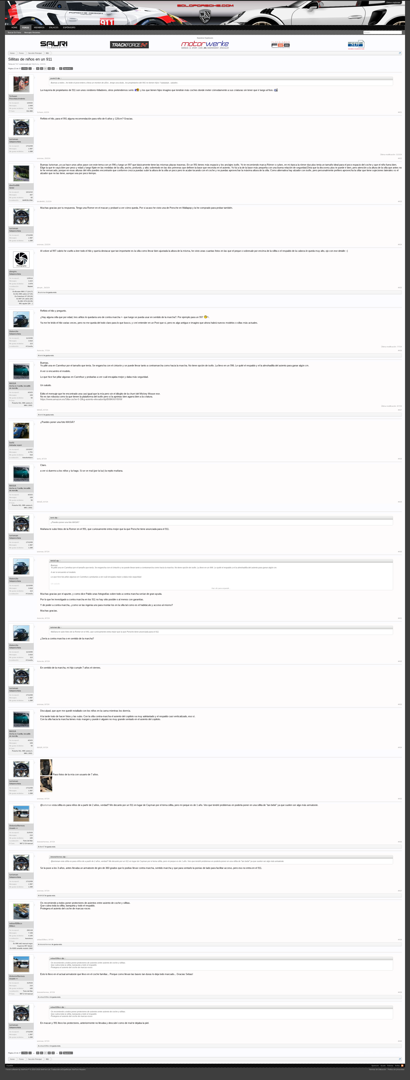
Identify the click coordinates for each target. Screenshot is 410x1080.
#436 (400, 842)
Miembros (39, 27)
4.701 (30, 452)
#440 (400, 1041)
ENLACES (53, 27)
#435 (400, 799)
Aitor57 (42, 847)
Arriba (397, 1066)
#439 (400, 992)
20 (38, 68)
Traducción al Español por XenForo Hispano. (68, 1069)
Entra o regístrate (393, 2)
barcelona (29, 938)
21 (41, 68)
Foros (25, 28)
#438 (400, 940)
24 (53, 68)
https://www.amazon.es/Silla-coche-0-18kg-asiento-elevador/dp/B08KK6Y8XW (81, 399)
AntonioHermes (17, 825)
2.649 (30, 105)
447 (31, 195)
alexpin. (13, 271)
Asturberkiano (27, 457)
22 (45, 68)
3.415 (30, 281)
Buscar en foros (14, 32)
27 (61, 68)
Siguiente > (68, 68)
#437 (400, 891)
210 (31, 835)
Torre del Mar (28, 841)
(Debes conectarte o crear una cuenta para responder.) (380, 1053)
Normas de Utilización (377, 1069)
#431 (400, 618)
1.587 (30, 149)
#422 (400, 158)
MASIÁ (12, 383)
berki (41, 355)
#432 (400, 661)
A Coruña (29, 346)
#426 (400, 350)
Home (14, 27)
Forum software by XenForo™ (28, 1069)
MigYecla (35, 64)
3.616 (30, 341)
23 (49, 68)
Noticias (390, 1066)
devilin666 (14, 185)
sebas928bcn (15, 923)
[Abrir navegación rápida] (400, 53)
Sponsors (375, 1066)
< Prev (24, 68)
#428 (400, 459)
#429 (400, 502)
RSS (402, 1065)
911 (17, 64)
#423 (400, 201)
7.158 (30, 933)
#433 (400, 704)
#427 (400, 410)
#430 (400, 552)
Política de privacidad (396, 1069)
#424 (400, 244)
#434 (400, 747)
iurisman (13, 139)
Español (10, 1066)
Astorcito (13, 331)
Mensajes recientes (32, 32)
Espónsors (69, 27)
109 (31, 395)
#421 (400, 112)
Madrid (30, 286)
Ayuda (383, 1066)
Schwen (13, 96)
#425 (400, 288)
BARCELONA (28, 200)
